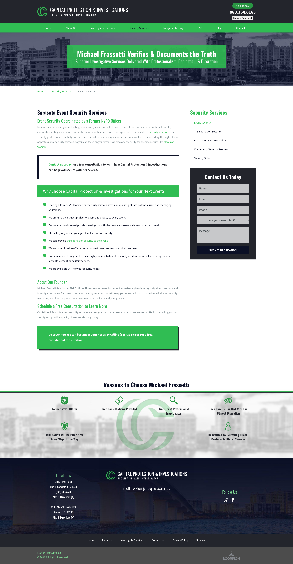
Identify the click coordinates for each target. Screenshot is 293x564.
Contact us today (60, 164)
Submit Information (223, 250)
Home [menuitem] (48, 28)
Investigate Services (132, 540)
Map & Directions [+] (63, 497)
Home (40, 91)
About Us (107, 540)
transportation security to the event (87, 240)
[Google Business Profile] (226, 500)
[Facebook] (233, 500)
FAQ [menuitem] (200, 28)
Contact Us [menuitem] (242, 28)
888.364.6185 (243, 12)
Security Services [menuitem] (139, 28)
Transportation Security (207, 131)
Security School (203, 158)
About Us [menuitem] (71, 28)
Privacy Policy (180, 540)
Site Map (201, 540)
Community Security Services (211, 149)
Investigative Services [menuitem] (103, 28)
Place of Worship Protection (210, 140)
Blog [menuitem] (219, 28)
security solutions (159, 132)
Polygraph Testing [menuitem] (173, 28)
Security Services (61, 91)
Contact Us (158, 540)
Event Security (202, 122)
